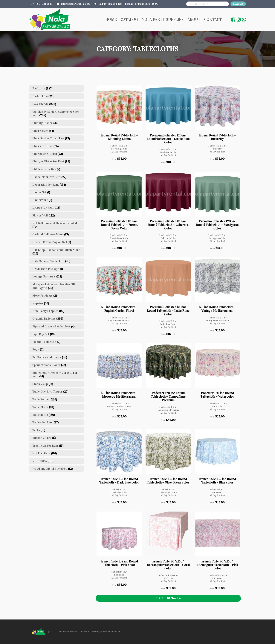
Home (111, 19)
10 (168, 598)
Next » (176, 598)
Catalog (129, 19)
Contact (213, 19)
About (193, 19)
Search (238, 3)
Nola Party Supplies (163, 19)
